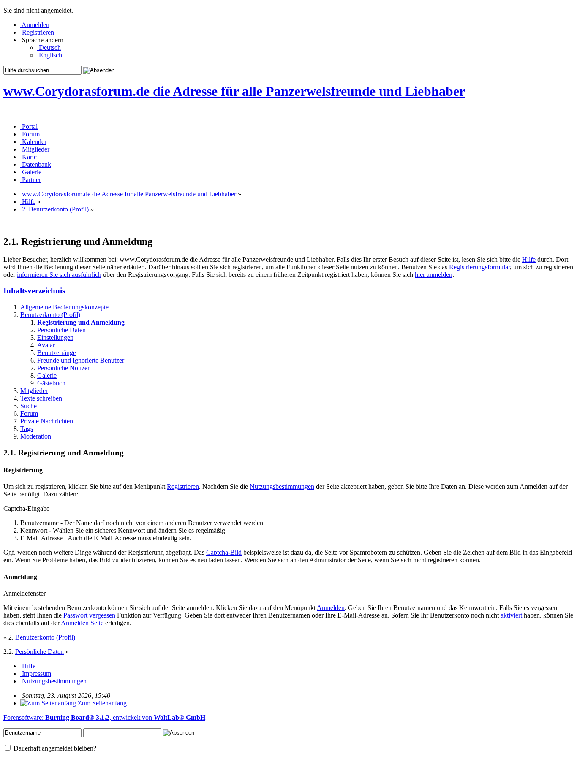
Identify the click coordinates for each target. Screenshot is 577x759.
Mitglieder (34, 390)
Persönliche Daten (61, 329)
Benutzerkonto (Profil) (50, 314)
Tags (26, 428)
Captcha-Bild (224, 552)
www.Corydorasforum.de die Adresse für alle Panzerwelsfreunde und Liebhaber (234, 91)
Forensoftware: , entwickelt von (104, 717)
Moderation (35, 436)
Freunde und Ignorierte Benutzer (80, 360)
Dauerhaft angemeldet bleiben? (54, 748)
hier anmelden (433, 274)
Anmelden (331, 607)
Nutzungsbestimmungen (282, 486)
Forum (29, 413)
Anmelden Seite (82, 622)
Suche (28, 405)
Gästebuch (51, 383)
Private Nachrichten (46, 421)
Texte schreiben (41, 398)
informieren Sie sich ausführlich (59, 274)
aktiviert (511, 615)
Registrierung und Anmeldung (81, 322)
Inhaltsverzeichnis (34, 290)
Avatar (46, 345)
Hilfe (529, 259)
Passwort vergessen (89, 615)
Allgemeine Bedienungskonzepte (64, 307)
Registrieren (183, 486)
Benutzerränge (56, 352)
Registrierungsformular (479, 267)
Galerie (47, 375)
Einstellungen (55, 337)
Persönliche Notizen (64, 367)
